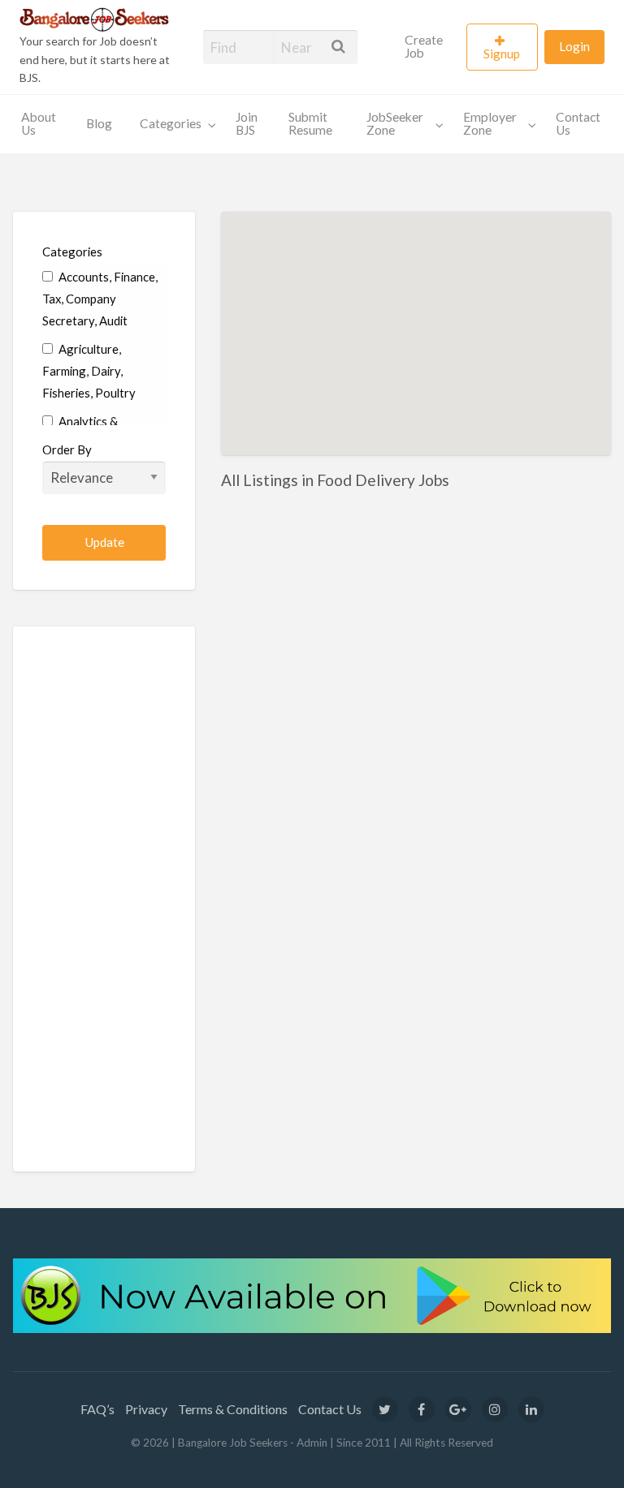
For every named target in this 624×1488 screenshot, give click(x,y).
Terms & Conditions (233, 1409)
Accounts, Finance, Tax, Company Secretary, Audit (100, 298)
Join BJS (247, 123)
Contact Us (578, 123)
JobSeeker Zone (394, 123)
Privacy (146, 1409)
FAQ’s (97, 1409)
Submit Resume (310, 123)
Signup (501, 53)
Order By (67, 449)
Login (574, 46)
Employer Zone (490, 123)
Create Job (424, 46)
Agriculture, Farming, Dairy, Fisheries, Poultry (89, 371)
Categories (171, 123)
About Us (38, 123)
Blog (99, 123)
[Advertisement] (104, 899)
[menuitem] (428, 47)
